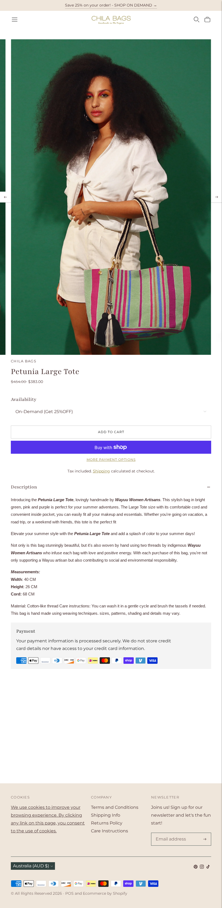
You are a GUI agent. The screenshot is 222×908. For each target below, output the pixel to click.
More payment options (111, 460)
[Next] (216, 197)
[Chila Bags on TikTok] (208, 867)
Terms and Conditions (114, 807)
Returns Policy (106, 823)
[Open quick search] (196, 19)
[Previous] (5, 197)
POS (69, 893)
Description (24, 487)
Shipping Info (105, 815)
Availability (23, 399)
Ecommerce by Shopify (105, 893)
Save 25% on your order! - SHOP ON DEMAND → (111, 5)
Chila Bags (23, 361)
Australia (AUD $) (31, 865)
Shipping (101, 471)
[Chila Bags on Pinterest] (196, 867)
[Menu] (14, 19)
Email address (169, 833)
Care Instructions (109, 830)
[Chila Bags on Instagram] (202, 867)
